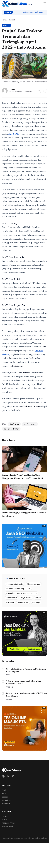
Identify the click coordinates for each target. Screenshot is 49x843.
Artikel (4, 819)
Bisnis (4, 790)
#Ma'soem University (14, 584)
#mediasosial (11, 598)
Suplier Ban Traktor (11, 429)
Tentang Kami (7, 826)
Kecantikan (6, 800)
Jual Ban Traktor (30, 424)
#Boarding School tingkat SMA (18, 588)
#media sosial (23, 602)
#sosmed (10, 602)
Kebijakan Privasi (8, 823)
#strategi (36, 602)
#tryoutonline (26, 598)
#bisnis (38, 598)
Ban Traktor (14, 424)
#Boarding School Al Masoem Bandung (21, 593)
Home (4, 20)
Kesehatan (6, 803)
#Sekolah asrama (33, 584)
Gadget (12, 20)
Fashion (5, 793)
